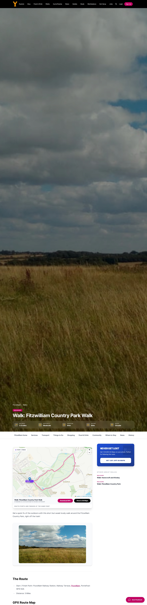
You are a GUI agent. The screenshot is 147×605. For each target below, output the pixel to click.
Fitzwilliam (17, 405)
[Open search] (116, 4)
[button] (29, 481)
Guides (74, 4)
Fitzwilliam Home (20, 435)
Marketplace (92, 4)
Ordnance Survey (87, 496)
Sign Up (128, 4)
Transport (45, 435)
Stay (28, 4)
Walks (48, 4)
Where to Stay (110, 435)
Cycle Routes (57, 4)
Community (96, 435)
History (131, 435)
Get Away (102, 4)
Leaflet (78, 496)
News (67, 4)
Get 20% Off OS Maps (115, 460)
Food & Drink (38, 4)
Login (121, 4)
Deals (82, 4)
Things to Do (58, 435)
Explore (21, 4)
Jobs (111, 4)
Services (34, 435)
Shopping (71, 435)
